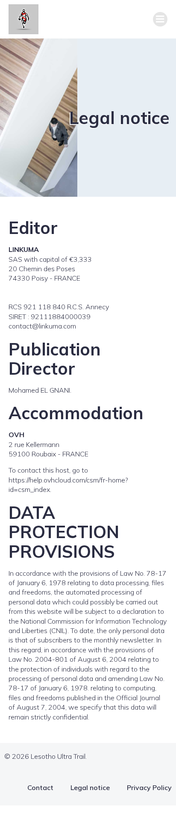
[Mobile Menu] (160, 19)
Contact (40, 787)
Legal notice (90, 787)
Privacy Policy (149, 787)
